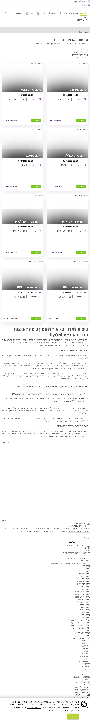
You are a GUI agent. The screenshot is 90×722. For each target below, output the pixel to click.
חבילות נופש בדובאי (82, 633)
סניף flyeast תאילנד (82, 695)
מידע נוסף (86, 664)
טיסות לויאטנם (84, 578)
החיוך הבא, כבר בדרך (78, 526)
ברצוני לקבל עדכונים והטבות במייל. (73, 545)
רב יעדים (72, 13)
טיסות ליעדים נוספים (82, 591)
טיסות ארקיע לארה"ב (80, 55)
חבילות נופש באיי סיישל (81, 628)
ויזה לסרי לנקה (84, 656)
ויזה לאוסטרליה (84, 661)
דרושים (87, 679)
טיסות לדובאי (85, 609)
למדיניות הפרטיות (34, 707)
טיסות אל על (85, 615)
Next (4, 520)
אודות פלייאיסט (84, 684)
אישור (73, 716)
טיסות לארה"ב (82, 49)
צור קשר (87, 671)
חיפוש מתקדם (82, 20)
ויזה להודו (86, 651)
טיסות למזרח (85, 566)
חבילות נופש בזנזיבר (82, 630)
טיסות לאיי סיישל (83, 602)
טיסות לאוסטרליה (83, 607)
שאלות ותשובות (84, 674)
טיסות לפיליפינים (83, 581)
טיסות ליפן (86, 589)
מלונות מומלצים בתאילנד (80, 638)
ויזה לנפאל (86, 658)
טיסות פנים (86, 612)
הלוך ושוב (83, 13)
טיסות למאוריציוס (83, 599)
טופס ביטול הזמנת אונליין (80, 677)
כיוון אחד (77, 13)
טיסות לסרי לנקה (83, 584)
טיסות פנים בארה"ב (80, 57)
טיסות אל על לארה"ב (80, 52)
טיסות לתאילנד (84, 573)
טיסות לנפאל (85, 586)
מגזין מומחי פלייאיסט (82, 682)
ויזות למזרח (86, 640)
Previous (6, 442)
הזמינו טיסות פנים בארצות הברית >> (73, 350)
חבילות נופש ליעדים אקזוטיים (79, 620)
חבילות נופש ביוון (83, 635)
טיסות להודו (85, 576)
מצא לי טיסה (82, 17)
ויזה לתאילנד (85, 648)
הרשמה (87, 548)
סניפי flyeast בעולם (82, 687)
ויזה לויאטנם (85, 653)
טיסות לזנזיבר (85, 604)
